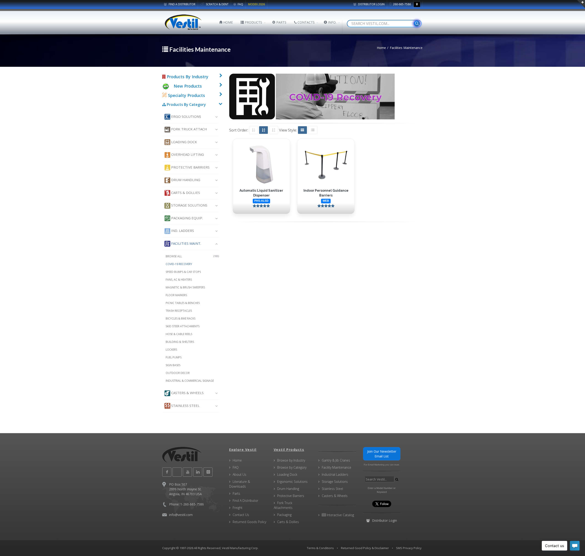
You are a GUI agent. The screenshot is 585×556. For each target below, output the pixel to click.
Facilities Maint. (185, 243)
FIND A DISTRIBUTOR (181, 4)
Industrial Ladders (335, 474)
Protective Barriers (190, 167)
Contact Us (241, 515)
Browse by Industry (291, 460)
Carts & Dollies (185, 192)
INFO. (331, 22)
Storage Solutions (188, 205)
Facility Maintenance (336, 467)
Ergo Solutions (185, 116)
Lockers (171, 350)
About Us (239, 474)
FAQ (240, 4)
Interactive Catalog (340, 515)
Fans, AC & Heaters (179, 280)
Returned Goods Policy (249, 522)
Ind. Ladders (182, 230)
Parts (236, 493)
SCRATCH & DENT (217, 4)
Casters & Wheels (187, 392)
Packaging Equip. (186, 218)
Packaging (284, 515)
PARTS (280, 22)
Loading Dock (183, 142)
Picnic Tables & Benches (183, 303)
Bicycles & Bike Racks (180, 318)
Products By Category (186, 104)
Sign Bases (173, 365)
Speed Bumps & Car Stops (183, 272)
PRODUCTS (253, 22)
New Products (188, 86)
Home (237, 460)
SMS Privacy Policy (409, 548)
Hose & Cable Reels (179, 334)
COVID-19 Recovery (179, 264)
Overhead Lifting (187, 154)
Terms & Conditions (320, 548)
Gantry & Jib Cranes (336, 460)
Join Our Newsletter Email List (381, 453)
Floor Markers (176, 295)
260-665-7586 (401, 4)
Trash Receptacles (179, 311)
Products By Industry (187, 76)
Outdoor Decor (178, 373)
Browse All (192, 256)
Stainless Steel (184, 405)
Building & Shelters (180, 342)
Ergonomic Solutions (292, 481)
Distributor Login (371, 4)
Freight (237, 507)
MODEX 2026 (256, 4)
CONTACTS (306, 22)
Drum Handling (185, 179)
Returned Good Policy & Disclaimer (365, 548)
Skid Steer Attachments (182, 326)
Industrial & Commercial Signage (190, 381)
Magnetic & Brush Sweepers (185, 287)
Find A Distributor (245, 500)
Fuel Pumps (173, 357)
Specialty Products (186, 95)
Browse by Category (291, 467)
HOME (227, 22)
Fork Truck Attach (188, 129)
